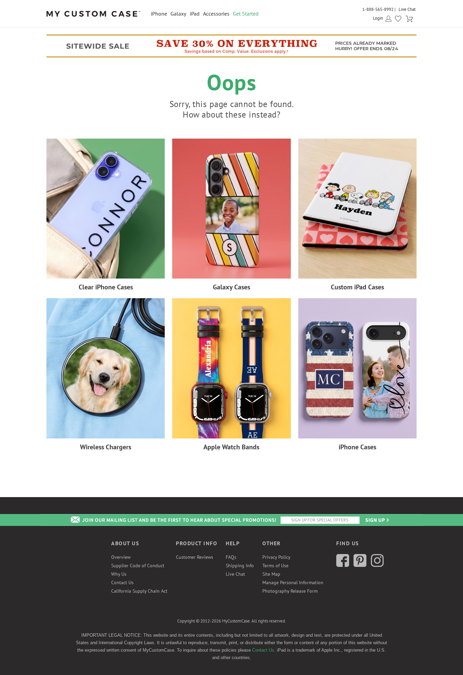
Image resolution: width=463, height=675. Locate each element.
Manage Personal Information (292, 582)
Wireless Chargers (105, 447)
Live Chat (407, 9)
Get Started (246, 13)
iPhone (159, 13)
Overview (120, 557)
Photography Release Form (290, 591)
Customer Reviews (194, 557)
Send (376, 520)
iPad (195, 13)
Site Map (271, 574)
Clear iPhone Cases (106, 287)
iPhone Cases (357, 447)
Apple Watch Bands (231, 447)
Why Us (118, 574)
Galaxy (178, 13)
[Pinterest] (360, 565)
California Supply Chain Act (139, 591)
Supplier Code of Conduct (137, 565)
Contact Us (122, 582)
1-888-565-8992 (378, 9)
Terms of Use (275, 565)
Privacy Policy (276, 557)
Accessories (216, 13)
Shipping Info (240, 565)
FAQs (231, 557)
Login (378, 18)
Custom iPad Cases (357, 287)
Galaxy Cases (231, 287)
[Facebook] (342, 565)
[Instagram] (377, 565)
